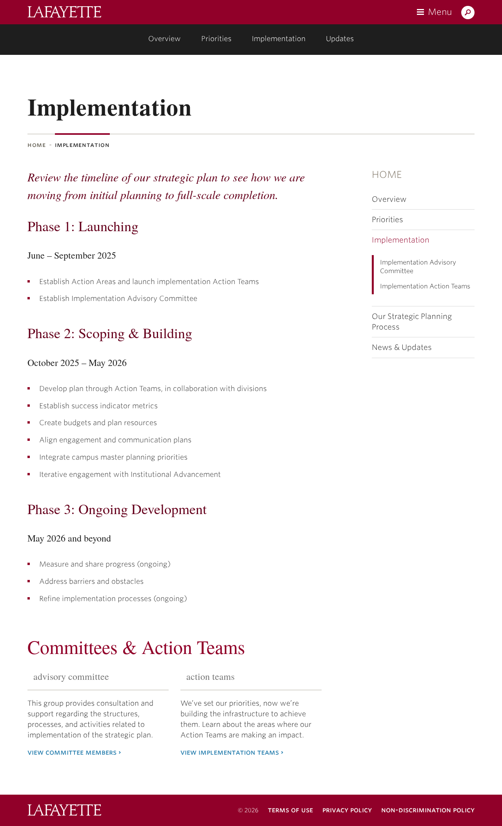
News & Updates (402, 347)
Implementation (279, 38)
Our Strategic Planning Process (412, 321)
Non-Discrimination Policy (428, 810)
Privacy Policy (347, 810)
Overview (164, 38)
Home (36, 145)
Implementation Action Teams (425, 286)
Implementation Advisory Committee (418, 267)
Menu (440, 12)
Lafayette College (64, 811)
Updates (340, 38)
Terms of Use (290, 810)
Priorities (216, 38)
